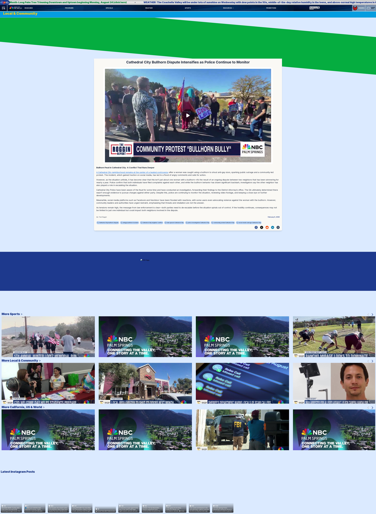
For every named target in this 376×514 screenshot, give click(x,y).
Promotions (271, 8)
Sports (188, 8)
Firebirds (361, 8)
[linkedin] (272, 227)
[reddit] (267, 227)
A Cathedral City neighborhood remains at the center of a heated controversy (132, 172)
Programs (69, 8)
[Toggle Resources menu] (233, 8)
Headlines (28, 8)
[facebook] (256, 227)
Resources (227, 8)
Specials (109, 8)
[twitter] (261, 227)
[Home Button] (16, 8)
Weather (149, 8)
